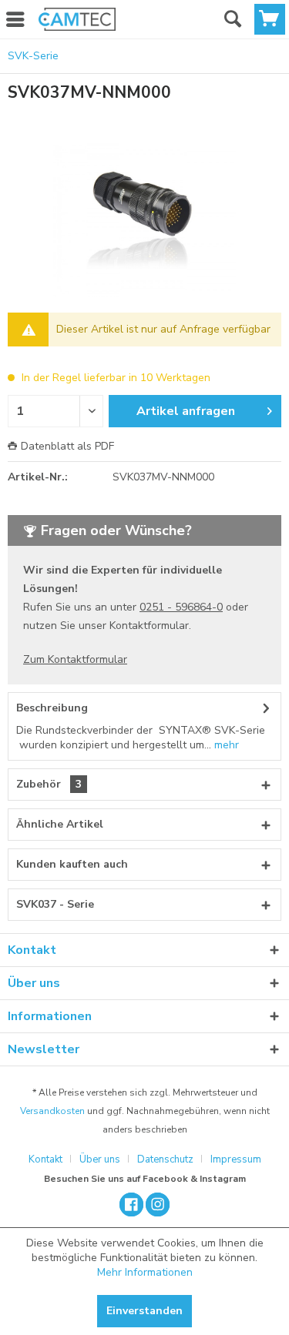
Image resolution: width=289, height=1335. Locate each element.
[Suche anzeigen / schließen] (232, 19)
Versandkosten (52, 1111)
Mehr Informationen (145, 1272)
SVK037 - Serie (55, 904)
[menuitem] (77, 19)
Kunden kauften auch (72, 864)
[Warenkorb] (269, 19)
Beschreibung (52, 708)
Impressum (235, 1159)
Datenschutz (165, 1159)
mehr (225, 745)
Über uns (99, 1159)
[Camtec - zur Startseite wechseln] (77, 19)
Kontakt (45, 1159)
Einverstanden (144, 1310)
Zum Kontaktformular (75, 659)
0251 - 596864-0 (181, 607)
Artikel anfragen (185, 411)
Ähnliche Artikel (59, 824)
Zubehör (49, 784)
